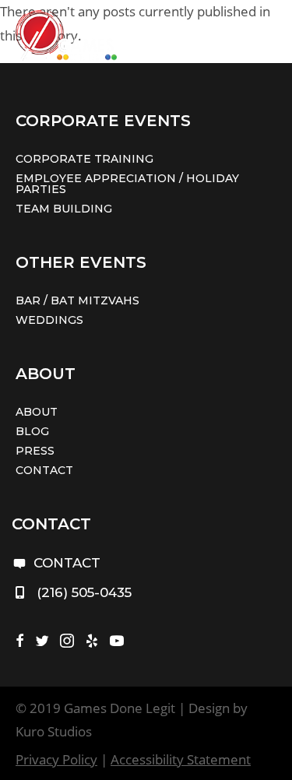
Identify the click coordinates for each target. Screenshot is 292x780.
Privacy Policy (56, 759)
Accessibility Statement (181, 759)
